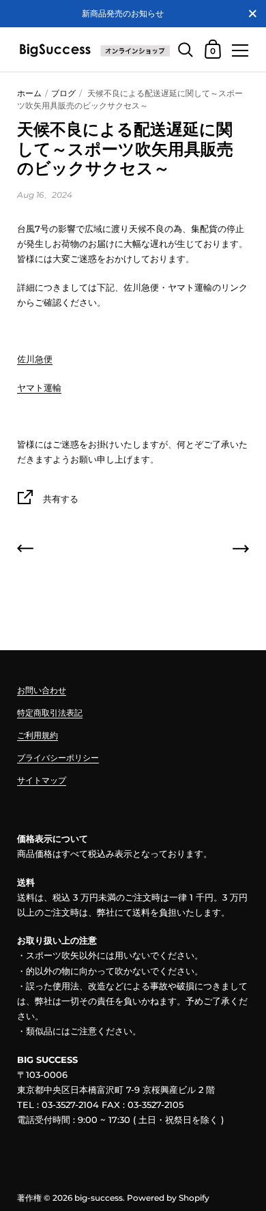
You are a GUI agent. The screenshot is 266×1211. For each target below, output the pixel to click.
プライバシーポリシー (58, 758)
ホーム (29, 93)
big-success (98, 1198)
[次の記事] (241, 550)
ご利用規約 (37, 735)
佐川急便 (35, 358)
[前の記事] (25, 550)
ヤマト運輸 (39, 387)
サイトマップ (41, 780)
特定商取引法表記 (50, 712)
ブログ (63, 93)
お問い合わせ (41, 690)
